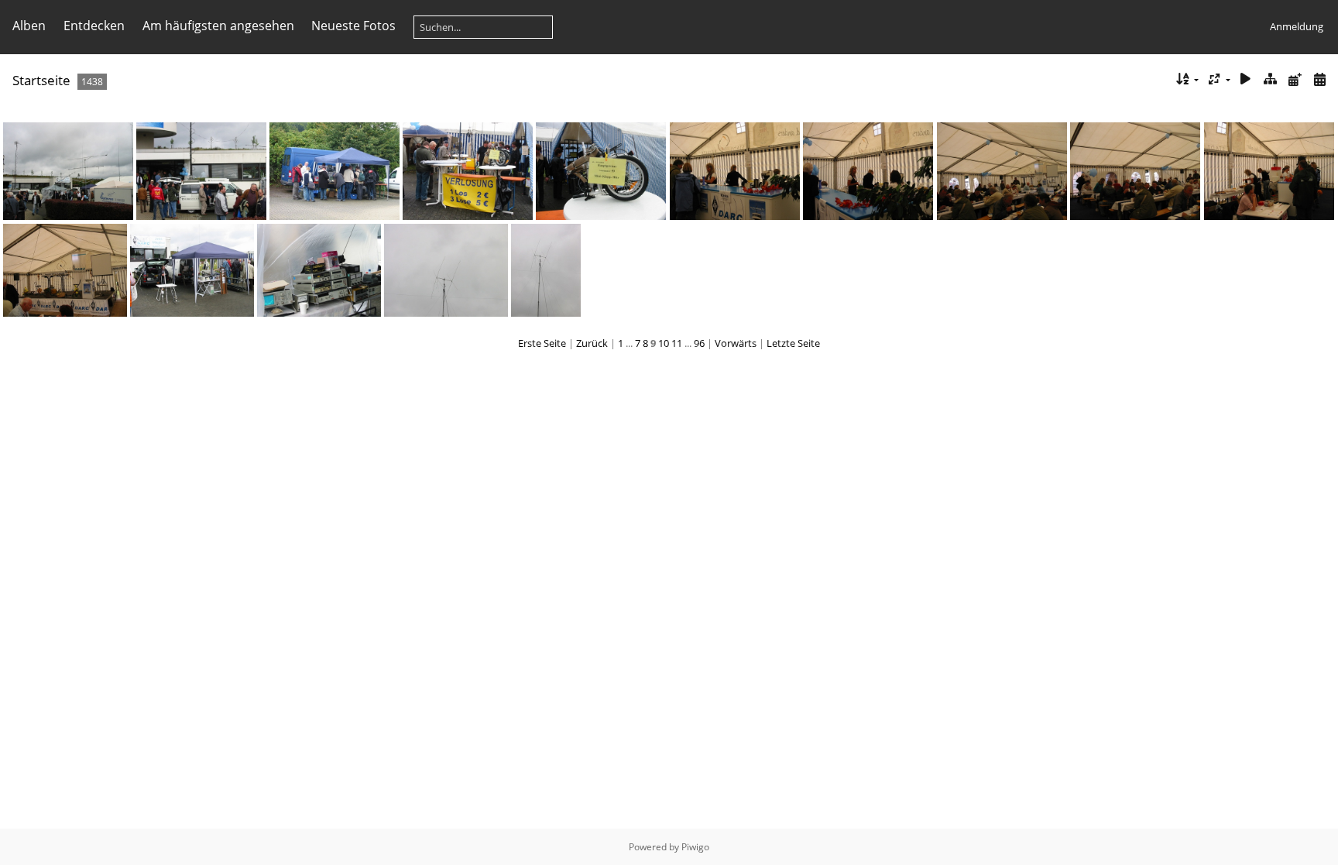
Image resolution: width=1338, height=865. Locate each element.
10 (663, 343)
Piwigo (695, 846)
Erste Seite (542, 343)
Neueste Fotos (353, 25)
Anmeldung (1296, 26)
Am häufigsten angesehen (218, 25)
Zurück (592, 343)
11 (676, 343)
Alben (29, 25)
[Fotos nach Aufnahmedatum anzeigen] (1319, 79)
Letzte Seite (793, 343)
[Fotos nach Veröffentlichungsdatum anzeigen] (1294, 79)
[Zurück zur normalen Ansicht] (1270, 79)
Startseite (41, 80)
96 (699, 343)
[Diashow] (1246, 79)
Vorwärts (735, 343)
